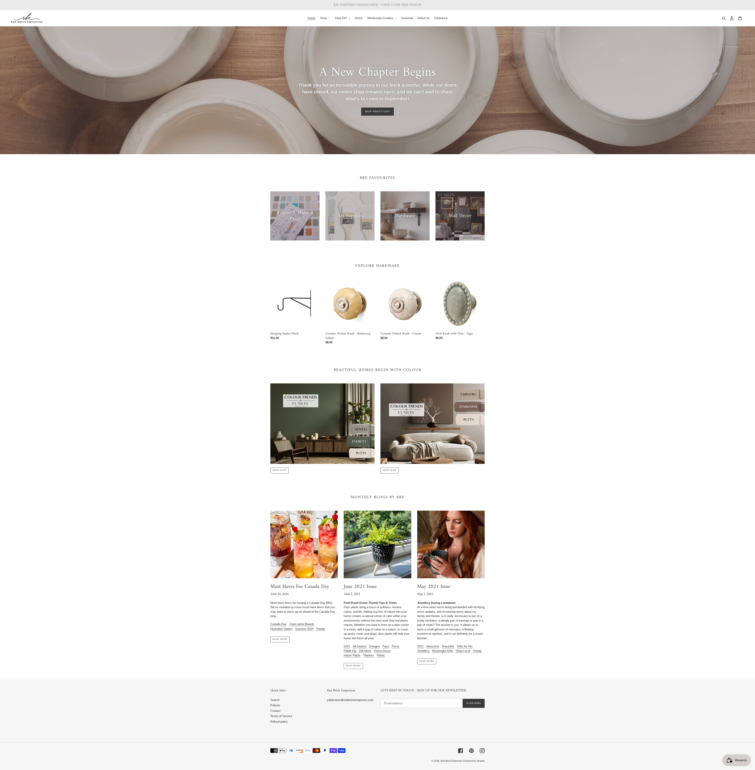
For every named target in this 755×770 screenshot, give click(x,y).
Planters (368, 655)
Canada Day (278, 624)
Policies (275, 705)
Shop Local (463, 650)
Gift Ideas (365, 650)
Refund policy (279, 721)
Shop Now (279, 470)
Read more (280, 639)
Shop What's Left (377, 111)
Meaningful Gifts (442, 650)
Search (275, 700)
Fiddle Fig (350, 650)
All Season (359, 646)
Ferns (395, 646)
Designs (374, 646)
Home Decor (382, 650)
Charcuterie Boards (301, 624)
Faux (386, 646)
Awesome (432, 646)
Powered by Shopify (474, 761)
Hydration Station (281, 628)
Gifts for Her (465, 646)
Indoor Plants (352, 655)
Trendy (320, 628)
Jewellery (423, 650)
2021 (347, 646)
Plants (381, 655)
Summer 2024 (304, 628)
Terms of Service (281, 716)
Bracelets (448, 646)
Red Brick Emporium (451, 761)
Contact (275, 710)
